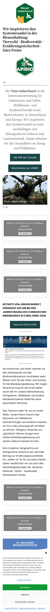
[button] (46, 553)
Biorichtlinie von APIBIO (25, 168)
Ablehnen (25, 594)
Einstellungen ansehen (25, 602)
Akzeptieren (25, 587)
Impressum (41, 608)
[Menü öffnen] (4, 82)
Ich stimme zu (25, 234)
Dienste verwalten (24, 580)
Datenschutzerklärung (27, 608)
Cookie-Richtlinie (11, 608)
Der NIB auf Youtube (25, 157)
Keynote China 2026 (25, 324)
